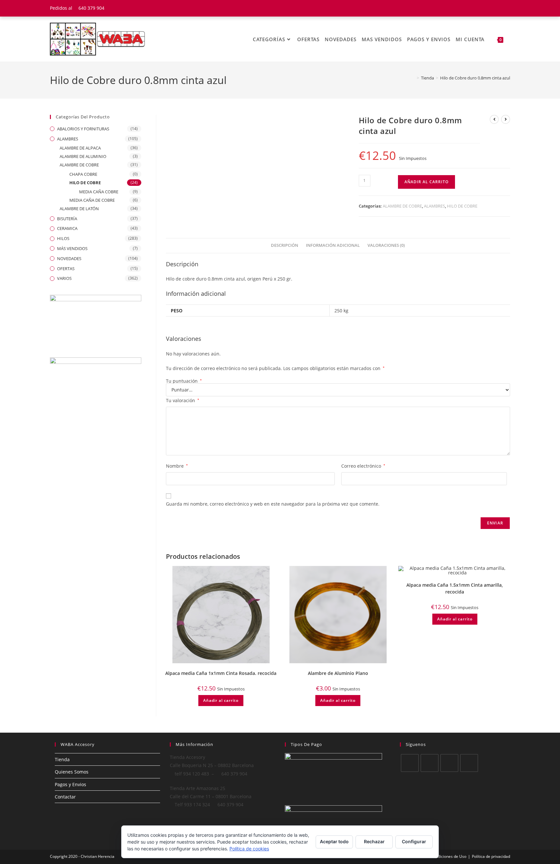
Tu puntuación (184, 381)
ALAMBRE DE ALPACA (80, 148)
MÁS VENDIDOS (72, 248)
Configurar (414, 841)
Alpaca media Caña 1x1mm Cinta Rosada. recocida (220, 673)
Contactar (65, 797)
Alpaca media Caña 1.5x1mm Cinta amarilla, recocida (454, 588)
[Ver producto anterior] (494, 119)
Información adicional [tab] (333, 245)
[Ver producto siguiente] (505, 119)
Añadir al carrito (426, 182)
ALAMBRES (434, 206)
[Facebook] (429, 763)
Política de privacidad (491, 856)
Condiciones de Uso (448, 856)
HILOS (63, 238)
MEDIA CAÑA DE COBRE (92, 200)
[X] (410, 763)
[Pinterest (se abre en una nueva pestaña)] (500, 8)
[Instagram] (449, 763)
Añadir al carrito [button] (221, 700)
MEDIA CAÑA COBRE (98, 192)
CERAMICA (67, 228)
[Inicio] (413, 78)
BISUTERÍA (67, 219)
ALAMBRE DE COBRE (402, 206)
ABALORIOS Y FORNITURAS (83, 129)
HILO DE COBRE (462, 206)
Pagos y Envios (70, 784)
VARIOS (64, 278)
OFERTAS (66, 268)
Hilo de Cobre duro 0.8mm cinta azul (475, 78)
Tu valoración (182, 400)
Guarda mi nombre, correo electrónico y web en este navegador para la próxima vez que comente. (272, 504)
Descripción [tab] (284, 245)
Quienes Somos (71, 772)
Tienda (62, 759)
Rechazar (374, 841)
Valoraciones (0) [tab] (386, 245)
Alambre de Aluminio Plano (338, 673)
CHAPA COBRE (83, 174)
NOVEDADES (69, 258)
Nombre (177, 466)
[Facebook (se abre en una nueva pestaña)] (492, 8)
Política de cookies (249, 848)
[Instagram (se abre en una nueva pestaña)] (507, 8)
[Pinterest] (469, 763)
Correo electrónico (363, 466)
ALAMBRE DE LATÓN (79, 208)
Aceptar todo (334, 841)
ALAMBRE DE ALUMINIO (83, 156)
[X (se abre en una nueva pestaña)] (484, 8)
